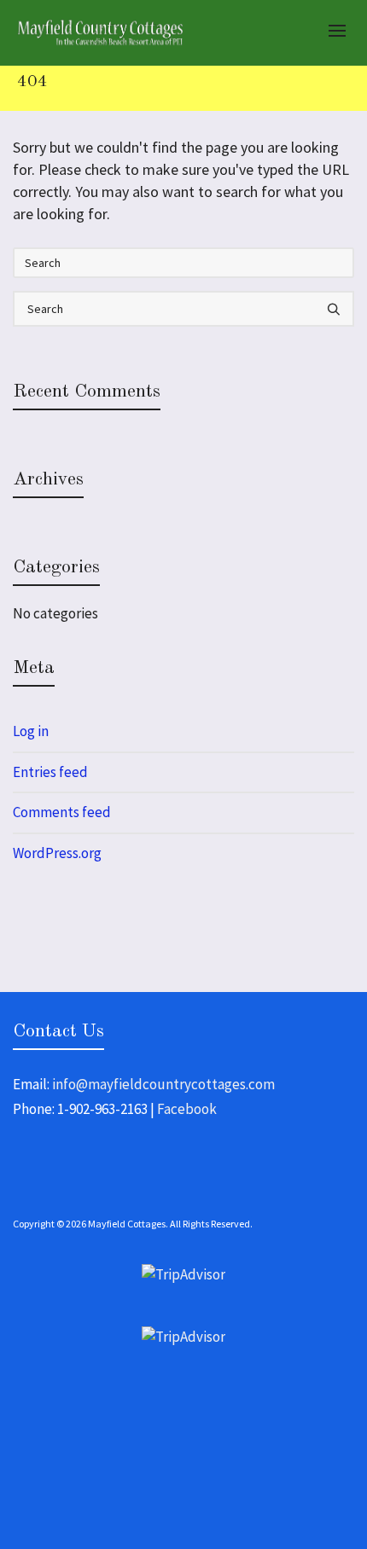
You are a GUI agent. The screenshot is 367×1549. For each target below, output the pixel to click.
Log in (31, 731)
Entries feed (50, 772)
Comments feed (62, 812)
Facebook (187, 1108)
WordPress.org (57, 853)
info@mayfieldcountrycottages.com (163, 1084)
